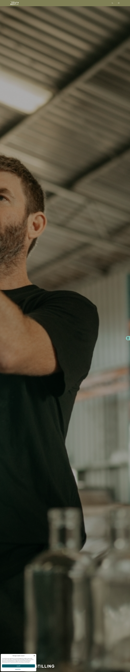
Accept (18, 666)
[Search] (112, 3)
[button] (34, 655)
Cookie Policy (18, 669)
